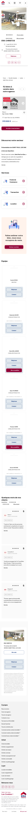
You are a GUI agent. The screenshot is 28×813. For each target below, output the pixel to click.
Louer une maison (5, 775)
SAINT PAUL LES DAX (8, 80)
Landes (21, 78)
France (4, 78)
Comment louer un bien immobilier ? (10, 736)
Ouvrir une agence (5, 712)
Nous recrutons (5, 709)
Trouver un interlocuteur (7, 727)
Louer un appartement (6, 772)
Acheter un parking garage (8, 762)
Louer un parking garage (7, 778)
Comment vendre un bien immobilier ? (10, 733)
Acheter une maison (6, 750)
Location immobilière (6, 769)
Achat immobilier (5, 744)
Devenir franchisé (5, 724)
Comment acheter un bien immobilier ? (10, 730)
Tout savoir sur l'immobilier (7, 721)
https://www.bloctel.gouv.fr (8, 692)
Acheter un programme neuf (8, 756)
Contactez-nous (5, 718)
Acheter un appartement (7, 747)
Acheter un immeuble (6, 759)
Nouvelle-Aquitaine (13, 78)
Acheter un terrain (5, 753)
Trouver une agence (6, 715)
